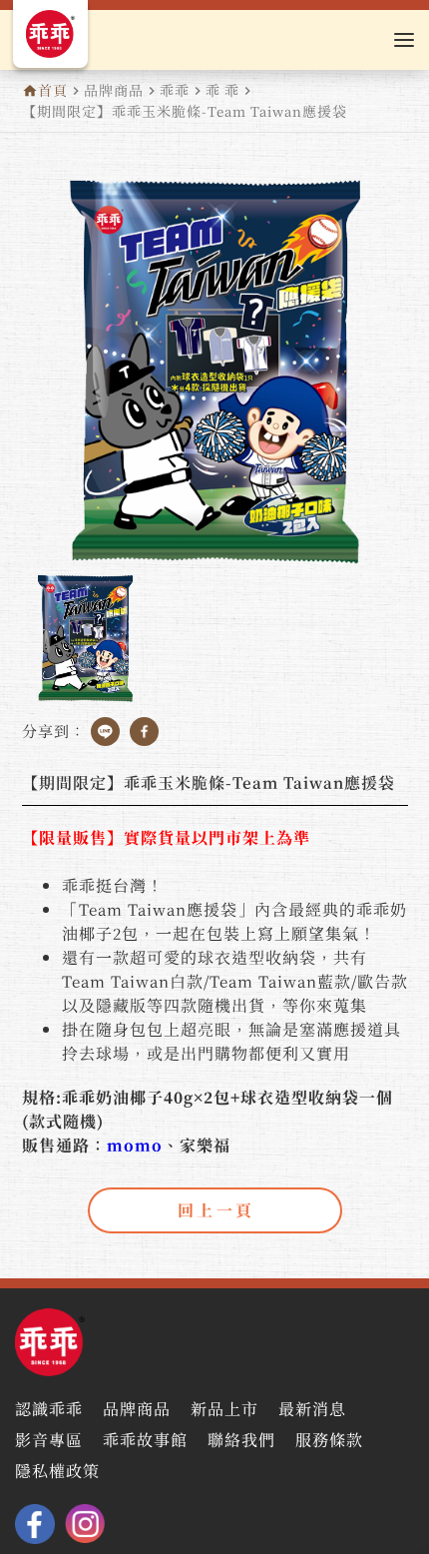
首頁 (53, 90)
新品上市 (224, 1410)
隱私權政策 (57, 1472)
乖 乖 (222, 90)
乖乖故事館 (145, 1441)
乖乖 (175, 90)
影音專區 (49, 1441)
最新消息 (312, 1410)
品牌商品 (114, 90)
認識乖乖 (49, 1410)
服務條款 (329, 1441)
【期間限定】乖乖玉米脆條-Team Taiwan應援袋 (184, 111)
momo (135, 1145)
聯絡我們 (241, 1441)
